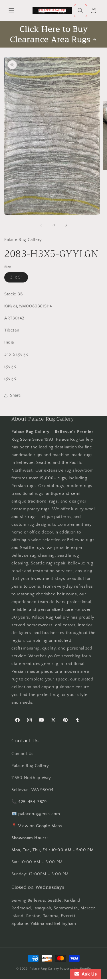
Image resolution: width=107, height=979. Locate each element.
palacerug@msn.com (39, 813)
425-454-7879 (32, 801)
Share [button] (15, 395)
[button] (11, 10)
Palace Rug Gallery (44, 968)
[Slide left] (41, 225)
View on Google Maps (40, 825)
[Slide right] (66, 225)
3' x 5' (16, 277)
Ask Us (88, 974)
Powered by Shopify (75, 968)
